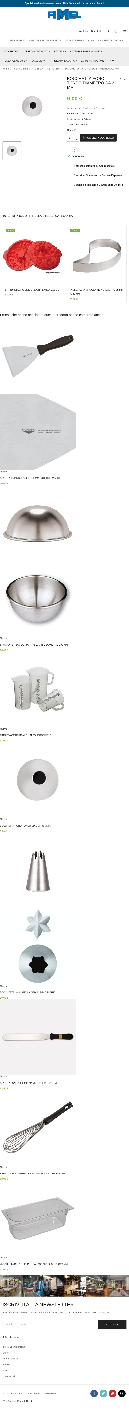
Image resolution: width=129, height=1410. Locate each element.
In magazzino (74, 119)
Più (112, 60)
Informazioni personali (14, 1346)
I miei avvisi (9, 1376)
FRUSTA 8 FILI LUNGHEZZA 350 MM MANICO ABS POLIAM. (33, 1173)
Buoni (6, 1370)
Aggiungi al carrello (99, 137)
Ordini (6, 1352)
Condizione (73, 124)
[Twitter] (103, 1393)
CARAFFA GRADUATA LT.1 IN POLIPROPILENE (25, 735)
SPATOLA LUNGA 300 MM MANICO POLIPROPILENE (29, 1083)
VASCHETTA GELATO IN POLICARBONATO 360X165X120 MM (34, 1264)
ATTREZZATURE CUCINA (80, 40)
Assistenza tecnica (111, 40)
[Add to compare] (54, 268)
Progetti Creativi (25, 1401)
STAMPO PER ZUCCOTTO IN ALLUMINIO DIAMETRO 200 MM (34, 644)
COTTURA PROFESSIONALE (45, 40)
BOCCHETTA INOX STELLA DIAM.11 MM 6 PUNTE (27, 992)
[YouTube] (112, 1393)
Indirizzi (7, 1364)
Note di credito (10, 1358)
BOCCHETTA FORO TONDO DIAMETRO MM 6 (25, 825)
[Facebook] (94, 1393)
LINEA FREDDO (16, 40)
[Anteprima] (54, 260)
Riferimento (73, 113)
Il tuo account (11, 1337)
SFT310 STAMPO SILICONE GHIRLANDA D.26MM (32, 289)
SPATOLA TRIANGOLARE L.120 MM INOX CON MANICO (30, 478)
